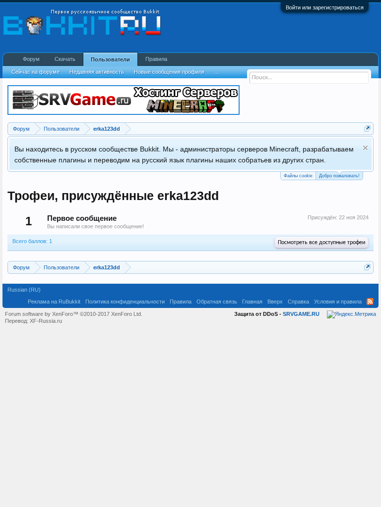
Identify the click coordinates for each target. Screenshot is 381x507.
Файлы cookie (298, 175)
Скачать (65, 59)
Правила (156, 59)
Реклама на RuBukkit (54, 301)
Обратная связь (216, 301)
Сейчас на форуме (35, 72)
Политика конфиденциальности (125, 301)
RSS (370, 301)
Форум (31, 59)
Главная (252, 301)
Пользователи (110, 59)
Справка (298, 301)
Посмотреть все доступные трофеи (321, 243)
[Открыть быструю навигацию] (367, 128)
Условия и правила (338, 301)
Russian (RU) (24, 290)
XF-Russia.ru (46, 321)
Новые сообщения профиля (169, 72)
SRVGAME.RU (301, 314)
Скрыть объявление (365, 148)
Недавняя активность (96, 72)
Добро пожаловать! (339, 175)
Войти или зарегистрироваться (325, 7)
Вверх (275, 301)
